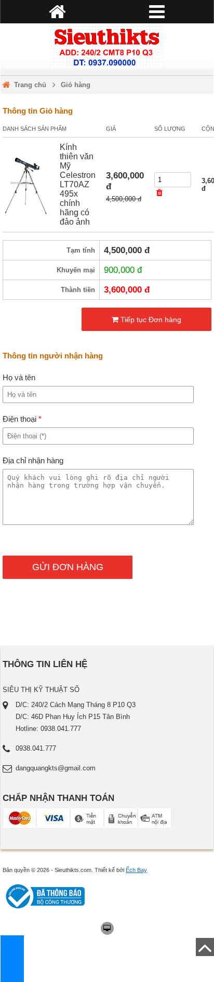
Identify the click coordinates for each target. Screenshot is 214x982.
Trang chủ (30, 85)
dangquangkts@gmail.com (56, 768)
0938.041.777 (36, 748)
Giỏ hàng (75, 85)
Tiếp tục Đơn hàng (149, 319)
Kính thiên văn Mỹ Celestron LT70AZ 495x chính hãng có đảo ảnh (78, 184)
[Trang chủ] (107, 46)
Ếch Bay (136, 870)
